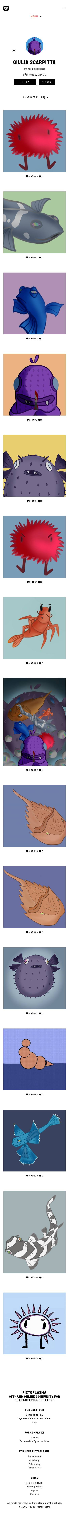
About (34, 1437)
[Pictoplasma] (6, 8)
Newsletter (34, 1467)
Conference (34, 1456)
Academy (34, 1460)
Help (34, 1422)
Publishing (34, 1463)
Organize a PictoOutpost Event (35, 1418)
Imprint (34, 1490)
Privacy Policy (35, 1486)
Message (47, 81)
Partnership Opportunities (34, 1441)
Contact (34, 1494)
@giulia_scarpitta (34, 69)
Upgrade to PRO (34, 1414)
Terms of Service (34, 1482)
